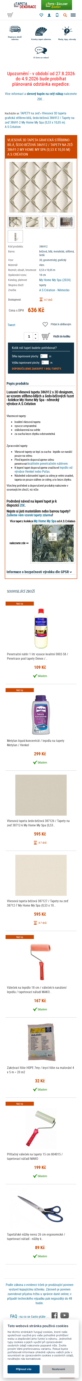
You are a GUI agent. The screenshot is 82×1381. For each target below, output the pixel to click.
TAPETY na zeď (30, 113)
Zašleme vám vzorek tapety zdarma (29, 515)
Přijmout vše (23, 1369)
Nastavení (58, 1369)
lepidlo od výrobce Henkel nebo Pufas (43, 469)
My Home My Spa (45, 521)
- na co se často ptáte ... (30, 1316)
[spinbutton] (29, 336)
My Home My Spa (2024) (55, 280)
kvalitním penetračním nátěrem (47, 463)
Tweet (11, 325)
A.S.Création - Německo (54, 290)
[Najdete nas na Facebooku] (55, 1315)
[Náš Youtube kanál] (64, 1315)
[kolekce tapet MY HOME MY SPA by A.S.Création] (52, 543)
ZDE (22, 505)
